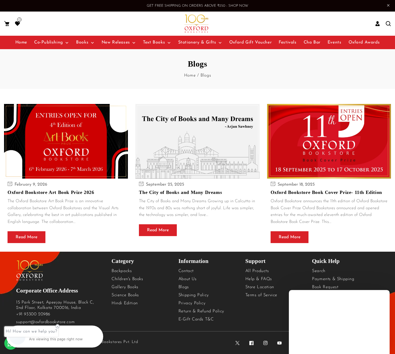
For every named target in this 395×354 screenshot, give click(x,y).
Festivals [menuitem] (287, 42)
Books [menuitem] (82, 42)
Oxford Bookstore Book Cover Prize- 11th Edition (326, 192)
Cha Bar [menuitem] (312, 42)
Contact (186, 271)
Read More (26, 237)
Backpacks (122, 271)
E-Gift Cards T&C (196, 319)
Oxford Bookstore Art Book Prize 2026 (51, 192)
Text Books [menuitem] (154, 42)
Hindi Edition (125, 303)
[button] (6, 24)
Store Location (259, 287)
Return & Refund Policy (201, 311)
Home (190, 75)
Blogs (183, 287)
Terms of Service (261, 295)
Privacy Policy (191, 303)
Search (318, 271)
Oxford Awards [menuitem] (364, 42)
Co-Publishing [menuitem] (48, 42)
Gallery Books (125, 287)
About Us (187, 279)
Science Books (125, 295)
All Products (257, 271)
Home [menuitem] (21, 42)
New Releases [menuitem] (116, 42)
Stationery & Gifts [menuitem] (197, 42)
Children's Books (127, 279)
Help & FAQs (258, 279)
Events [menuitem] (335, 42)
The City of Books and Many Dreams (180, 192)
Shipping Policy (193, 295)
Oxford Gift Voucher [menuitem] (250, 42)
